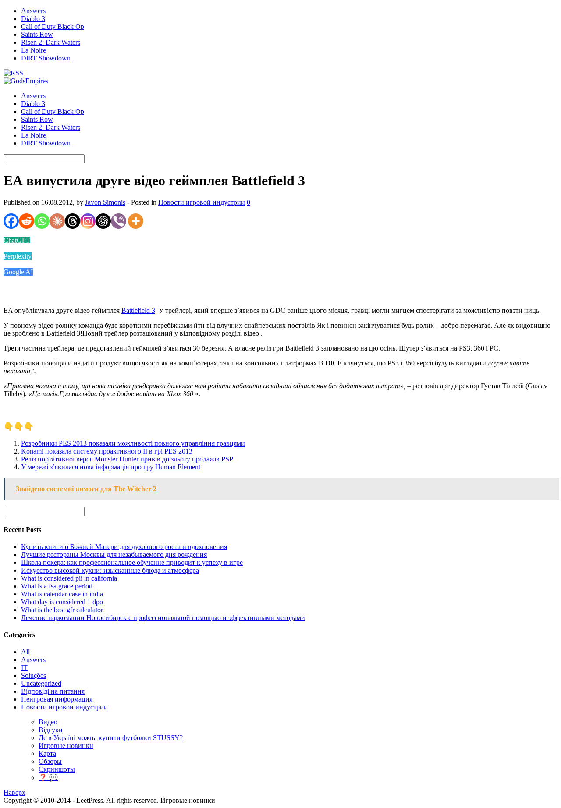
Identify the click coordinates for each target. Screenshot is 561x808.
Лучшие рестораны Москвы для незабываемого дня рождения (114, 554)
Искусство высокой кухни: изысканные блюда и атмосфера (110, 570)
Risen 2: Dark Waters (50, 42)
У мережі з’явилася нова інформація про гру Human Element (110, 467)
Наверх (14, 792)
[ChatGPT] (103, 221)
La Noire (33, 50)
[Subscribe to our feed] (13, 73)
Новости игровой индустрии (201, 202)
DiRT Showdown (46, 58)
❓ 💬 (48, 777)
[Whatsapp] (42, 221)
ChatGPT (17, 240)
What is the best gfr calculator (62, 609)
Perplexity (18, 256)
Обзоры (50, 761)
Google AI (18, 272)
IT (24, 667)
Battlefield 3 (138, 310)
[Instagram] (88, 221)
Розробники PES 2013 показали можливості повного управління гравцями (133, 443)
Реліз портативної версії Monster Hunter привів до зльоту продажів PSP (127, 459)
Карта (47, 753)
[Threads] (72, 221)
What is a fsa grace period (56, 586)
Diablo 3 (33, 18)
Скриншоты (57, 769)
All (25, 652)
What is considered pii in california (69, 578)
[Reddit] (26, 221)
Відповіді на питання (53, 691)
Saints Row (37, 34)
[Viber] (118, 221)
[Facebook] (11, 221)
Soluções (33, 675)
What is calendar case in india (62, 594)
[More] (135, 221)
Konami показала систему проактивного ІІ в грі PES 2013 (106, 451)
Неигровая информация (56, 699)
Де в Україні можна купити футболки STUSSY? (111, 737)
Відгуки (51, 730)
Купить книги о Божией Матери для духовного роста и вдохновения (124, 546)
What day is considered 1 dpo (62, 602)
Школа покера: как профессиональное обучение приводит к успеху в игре (132, 562)
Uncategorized (41, 683)
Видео (48, 722)
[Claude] (57, 221)
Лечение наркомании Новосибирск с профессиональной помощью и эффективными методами (163, 617)
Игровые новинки (66, 745)
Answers (33, 10)
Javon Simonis (105, 202)
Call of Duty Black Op (52, 26)
